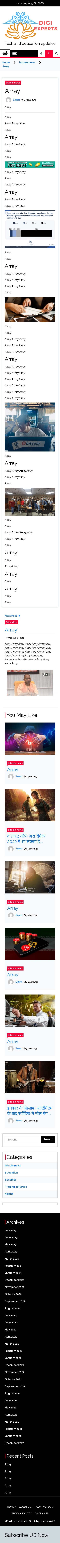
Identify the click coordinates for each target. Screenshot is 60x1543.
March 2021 (12, 1421)
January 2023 (13, 1272)
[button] (41, 53)
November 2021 (14, 1372)
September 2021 (15, 1386)
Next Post (11, 615)
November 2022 (14, 1287)
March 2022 (12, 1343)
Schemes (10, 1179)
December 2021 (14, 1365)
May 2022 (10, 1329)
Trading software (16, 1186)
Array (12, 91)
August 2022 (12, 1308)
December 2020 (14, 1443)
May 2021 (10, 1407)
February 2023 (13, 1265)
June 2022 (11, 1322)
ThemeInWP (47, 1521)
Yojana (9, 1193)
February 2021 (13, 1428)
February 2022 (13, 1350)
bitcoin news (13, 82)
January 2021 (13, 1435)
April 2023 (11, 1251)
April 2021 (11, 1414)
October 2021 (13, 1379)
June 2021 (11, 1400)
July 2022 (10, 1315)
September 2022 (15, 1301)
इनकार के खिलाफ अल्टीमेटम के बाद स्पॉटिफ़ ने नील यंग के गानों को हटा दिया (29, 1110)
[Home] (5, 53)
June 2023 (11, 1237)
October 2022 (13, 1294)
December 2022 (14, 1279)
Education (11, 622)
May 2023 (10, 1244)
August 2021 (12, 1393)
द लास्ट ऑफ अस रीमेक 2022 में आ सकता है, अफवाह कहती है (26, 838)
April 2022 (11, 1336)
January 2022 (13, 1357)
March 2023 (12, 1258)
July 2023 (10, 1230)
